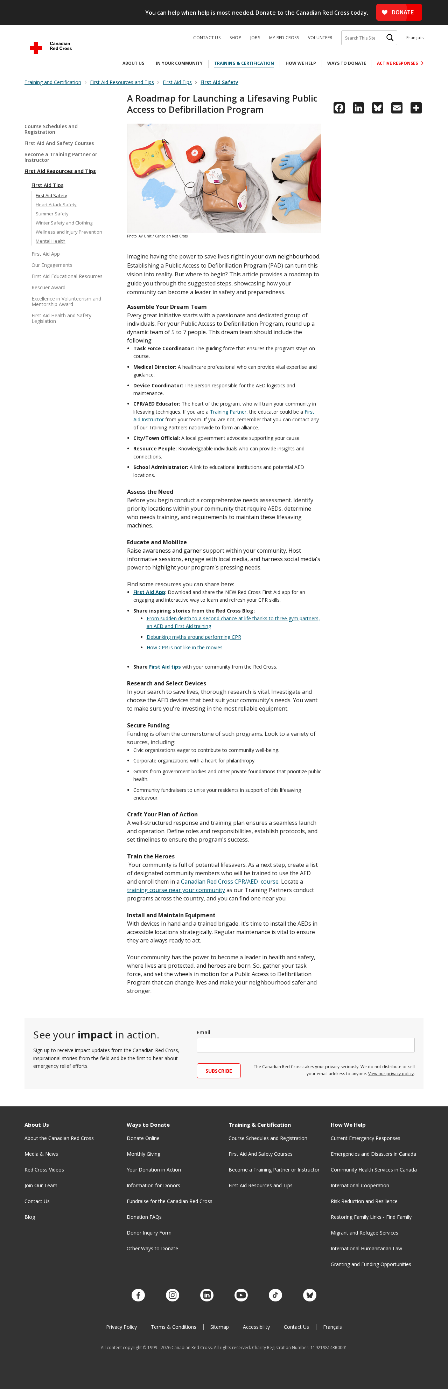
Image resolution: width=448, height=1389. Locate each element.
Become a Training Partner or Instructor (60, 157)
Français (415, 38)
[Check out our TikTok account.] (275, 1295)
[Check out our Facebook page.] (138, 1295)
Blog (29, 1217)
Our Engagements (51, 265)
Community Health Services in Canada (374, 1169)
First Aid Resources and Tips (60, 171)
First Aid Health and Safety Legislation (61, 318)
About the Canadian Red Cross (59, 1138)
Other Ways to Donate (152, 1248)
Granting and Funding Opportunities (371, 1264)
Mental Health (50, 241)
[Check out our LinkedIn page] (207, 1295)
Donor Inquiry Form (149, 1232)
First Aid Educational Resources (67, 276)
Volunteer (320, 38)
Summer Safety (52, 213)
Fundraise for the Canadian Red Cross (169, 1201)
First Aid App (45, 253)
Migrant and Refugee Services (364, 1232)
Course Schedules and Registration (51, 129)
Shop (235, 38)
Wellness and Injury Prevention (69, 232)
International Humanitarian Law (366, 1248)
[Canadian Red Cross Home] (50, 47)
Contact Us (206, 38)
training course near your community (176, 890)
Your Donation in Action (154, 1169)
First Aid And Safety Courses (59, 143)
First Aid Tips (47, 185)
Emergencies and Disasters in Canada (373, 1153)
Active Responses (398, 63)
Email (203, 1032)
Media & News (41, 1153)
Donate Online (143, 1138)
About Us (133, 63)
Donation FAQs (144, 1217)
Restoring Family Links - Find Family (371, 1217)
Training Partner (228, 411)
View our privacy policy (391, 1074)
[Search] (390, 37)
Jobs (255, 38)
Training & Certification (244, 63)
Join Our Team (40, 1185)
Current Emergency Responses (365, 1138)
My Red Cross (284, 38)
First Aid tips (165, 666)
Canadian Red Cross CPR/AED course (230, 881)
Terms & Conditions (173, 1327)
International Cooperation (360, 1185)
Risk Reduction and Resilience (364, 1201)
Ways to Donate (346, 63)
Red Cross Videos (44, 1169)
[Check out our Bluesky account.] (309, 1295)
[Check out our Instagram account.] (172, 1295)
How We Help (301, 63)
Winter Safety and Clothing (64, 223)
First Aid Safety (51, 195)
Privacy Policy (121, 1327)
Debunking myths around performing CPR (194, 637)
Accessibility (256, 1327)
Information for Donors (153, 1185)
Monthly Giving (143, 1153)
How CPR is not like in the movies (185, 647)
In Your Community (179, 63)
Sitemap (219, 1327)
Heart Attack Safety (56, 204)
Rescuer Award (48, 287)
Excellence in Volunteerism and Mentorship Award (66, 301)
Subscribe (218, 1070)
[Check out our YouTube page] (241, 1295)
